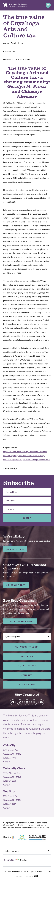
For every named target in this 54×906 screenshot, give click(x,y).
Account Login (28, 647)
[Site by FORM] (27, 876)
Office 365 (27, 656)
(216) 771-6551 (9, 803)
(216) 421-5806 (9, 780)
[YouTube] (41, 702)
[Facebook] (13, 702)
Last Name (9, 508)
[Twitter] (34, 702)
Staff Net (27, 675)
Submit (27, 518)
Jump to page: (10, 635)
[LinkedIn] (27, 702)
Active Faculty (27, 666)
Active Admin (27, 684)
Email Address (10, 491)
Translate (23, 859)
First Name (9, 499)
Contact (6, 761)
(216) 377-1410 (9, 757)
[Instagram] (20, 702)
